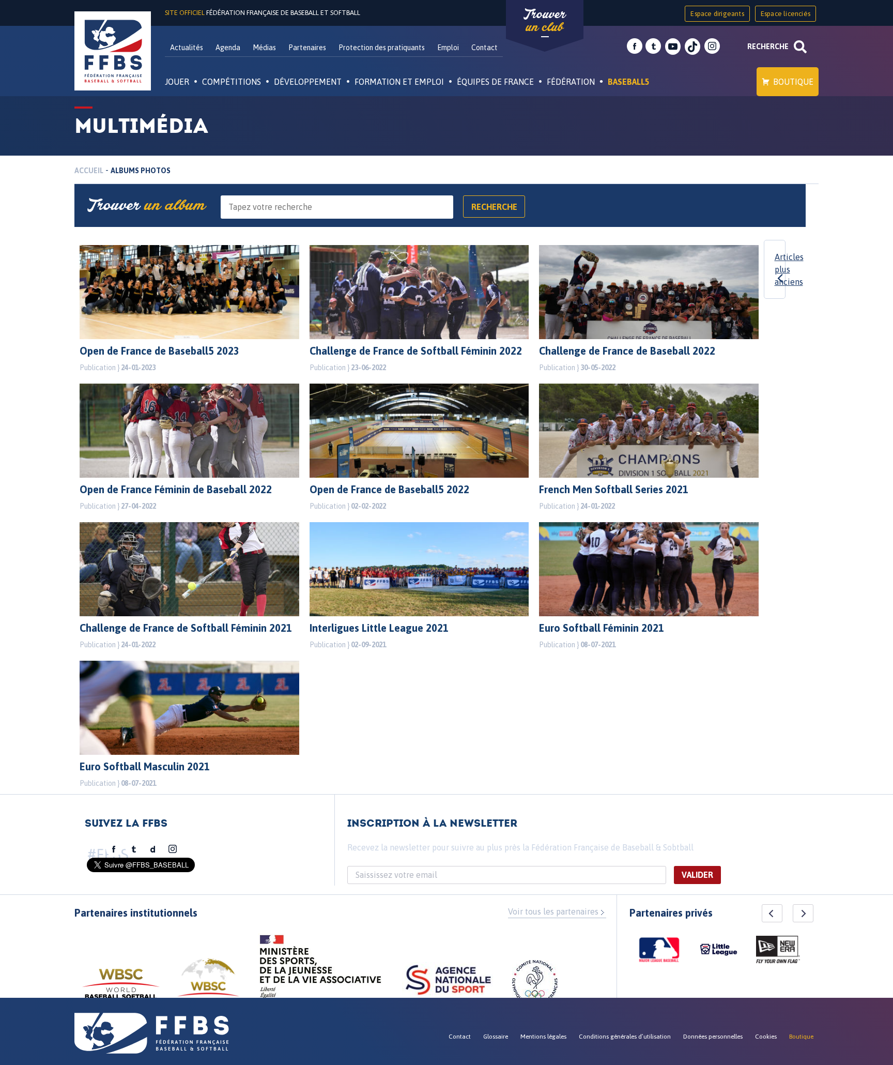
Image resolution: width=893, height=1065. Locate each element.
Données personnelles (713, 1036)
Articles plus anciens (789, 269)
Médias (264, 47)
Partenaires (307, 47)
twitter (653, 46)
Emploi (448, 47)
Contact (484, 47)
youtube (673, 46)
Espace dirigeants (717, 14)
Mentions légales (543, 1036)
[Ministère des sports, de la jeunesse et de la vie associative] (320, 970)
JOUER (177, 81)
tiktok (692, 46)
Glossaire (495, 1036)
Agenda (227, 47)
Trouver (545, 21)
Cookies (766, 1036)
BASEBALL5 (629, 81)
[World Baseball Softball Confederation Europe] (208, 983)
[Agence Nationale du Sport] (448, 981)
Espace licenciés (785, 14)
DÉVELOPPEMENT (308, 81)
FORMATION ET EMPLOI (399, 81)
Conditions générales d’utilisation (625, 1036)
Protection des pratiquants (381, 47)
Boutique (793, 81)
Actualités (186, 47)
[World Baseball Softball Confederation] (121, 989)
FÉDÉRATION (571, 81)
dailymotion (153, 849)
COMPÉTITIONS (231, 81)
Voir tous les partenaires (553, 911)
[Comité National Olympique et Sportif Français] (535, 984)
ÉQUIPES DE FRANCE (495, 81)
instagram (712, 46)
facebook (634, 46)
